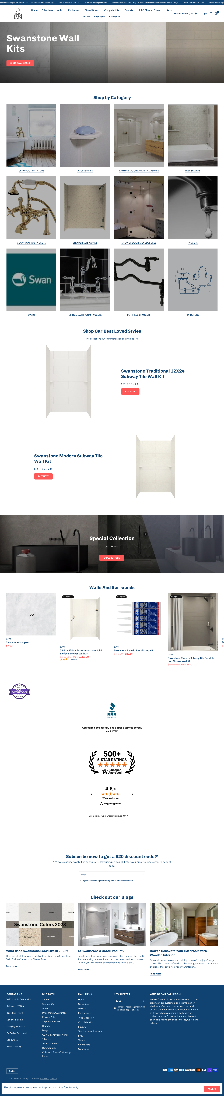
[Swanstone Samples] (31, 614)
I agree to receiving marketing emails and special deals (107, 880)
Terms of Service (50, 1043)
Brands (46, 1025)
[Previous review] (91, 794)
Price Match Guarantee (54, 1012)
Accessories (85, 170)
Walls (59, 10)
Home (34, 10)
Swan (31, 315)
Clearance (114, 16)
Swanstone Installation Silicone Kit (133, 650)
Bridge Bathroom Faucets (85, 315)
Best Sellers (192, 170)
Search (46, 999)
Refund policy (49, 1047)
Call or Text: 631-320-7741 (17, 3)
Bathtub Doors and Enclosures (139, 170)
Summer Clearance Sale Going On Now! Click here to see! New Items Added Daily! (93, 3)
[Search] (211, 13)
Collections (47, 10)
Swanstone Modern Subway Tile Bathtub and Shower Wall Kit (191, 660)
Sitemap (46, 1039)
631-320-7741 (13, 1039)
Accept (212, 1088)
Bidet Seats (99, 16)
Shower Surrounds (85, 243)
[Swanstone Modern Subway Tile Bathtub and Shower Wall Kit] (193, 622)
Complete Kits (111, 10)
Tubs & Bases (91, 10)
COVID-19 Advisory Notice (55, 1034)
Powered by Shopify (48, 1078)
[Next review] (132, 794)
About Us (47, 1008)
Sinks (169, 10)
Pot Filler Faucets (138, 315)
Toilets (86, 16)
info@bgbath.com (15, 1026)
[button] (20, 63)
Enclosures (73, 10)
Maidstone (192, 315)
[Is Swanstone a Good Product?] (112, 924)
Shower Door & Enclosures (138, 243)
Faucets (129, 10)
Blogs (45, 1030)
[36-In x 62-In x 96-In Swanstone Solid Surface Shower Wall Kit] (85, 618)
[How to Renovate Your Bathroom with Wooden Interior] (184, 924)
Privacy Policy (49, 1017)
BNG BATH (48, 994)
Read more (12, 966)
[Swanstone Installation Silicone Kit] (139, 618)
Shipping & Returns (52, 1021)
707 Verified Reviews (110, 798)
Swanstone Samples (17, 642)
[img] (110, 794)
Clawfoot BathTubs (31, 170)
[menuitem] (34, 10)
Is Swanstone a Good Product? (101, 951)
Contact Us (48, 1003)
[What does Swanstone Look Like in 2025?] (40, 924)
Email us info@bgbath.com (44, 3)
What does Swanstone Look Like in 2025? (37, 951)
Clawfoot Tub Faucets (31, 243)
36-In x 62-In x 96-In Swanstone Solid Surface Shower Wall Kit (81, 652)
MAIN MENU (85, 994)
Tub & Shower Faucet (150, 10)
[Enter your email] (142, 875)
